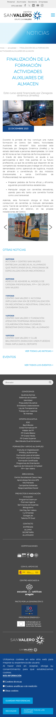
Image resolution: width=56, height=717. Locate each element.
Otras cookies (11, 691)
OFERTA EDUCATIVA (28, 419)
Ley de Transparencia (28, 408)
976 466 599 (16, 6)
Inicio (2, 48)
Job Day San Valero (28, 510)
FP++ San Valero (28, 469)
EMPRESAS (28, 527)
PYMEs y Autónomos (28, 453)
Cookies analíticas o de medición (21, 686)
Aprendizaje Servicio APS (28, 480)
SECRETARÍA (28, 532)
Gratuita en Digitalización (28, 450)
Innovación (28, 497)
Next (51, 227)
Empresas (43, 2)
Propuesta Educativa (28, 403)
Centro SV (14, 648)
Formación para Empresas (28, 458)
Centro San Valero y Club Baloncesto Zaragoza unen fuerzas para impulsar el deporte (27, 341)
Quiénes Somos (28, 395)
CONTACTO (28, 524)
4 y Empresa (28, 513)
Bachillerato (28, 425)
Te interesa (28, 414)
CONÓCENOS (28, 392)
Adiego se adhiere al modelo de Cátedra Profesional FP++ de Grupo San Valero (27, 284)
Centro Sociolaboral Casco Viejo (28, 477)
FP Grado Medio (28, 436)
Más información (12, 676)
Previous (5, 227)
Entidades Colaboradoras (28, 406)
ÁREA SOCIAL (28, 474)
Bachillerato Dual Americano (28, 441)
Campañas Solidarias (28, 485)
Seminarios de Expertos (28, 505)
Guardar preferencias (18, 701)
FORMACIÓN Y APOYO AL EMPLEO (28, 447)
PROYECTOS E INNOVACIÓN (28, 494)
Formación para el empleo (28, 455)
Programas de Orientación (28, 463)
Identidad (28, 400)
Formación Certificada (28, 461)
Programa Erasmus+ (28, 500)
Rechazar (11, 711)
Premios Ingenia (28, 502)
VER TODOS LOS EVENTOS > (38, 365)
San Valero (15, 637)
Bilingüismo (28, 508)
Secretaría (32, 2)
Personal (11, 2)
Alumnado (21, 2)
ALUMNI (28, 530)
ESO (28, 422)
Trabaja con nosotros (28, 411)
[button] (28, 227)
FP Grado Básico (28, 433)
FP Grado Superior (28, 438)
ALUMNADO (28, 535)
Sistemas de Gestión (28, 398)
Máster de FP (28, 430)
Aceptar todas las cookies (34, 711)
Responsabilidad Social (28, 488)
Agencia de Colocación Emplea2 (28, 466)
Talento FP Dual (28, 518)
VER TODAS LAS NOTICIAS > (39, 351)
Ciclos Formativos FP (28, 428)
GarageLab (28, 516)
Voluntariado (28, 483)
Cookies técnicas (13, 682)
